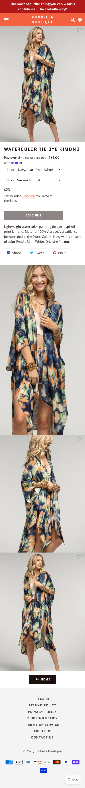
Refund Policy (42, 705)
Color (11, 170)
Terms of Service (42, 724)
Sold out (34, 215)
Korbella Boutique (42, 20)
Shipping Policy (42, 718)
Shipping (29, 196)
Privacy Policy (42, 712)
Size (9, 180)
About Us (43, 731)
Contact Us (42, 737)
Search (42, 699)
